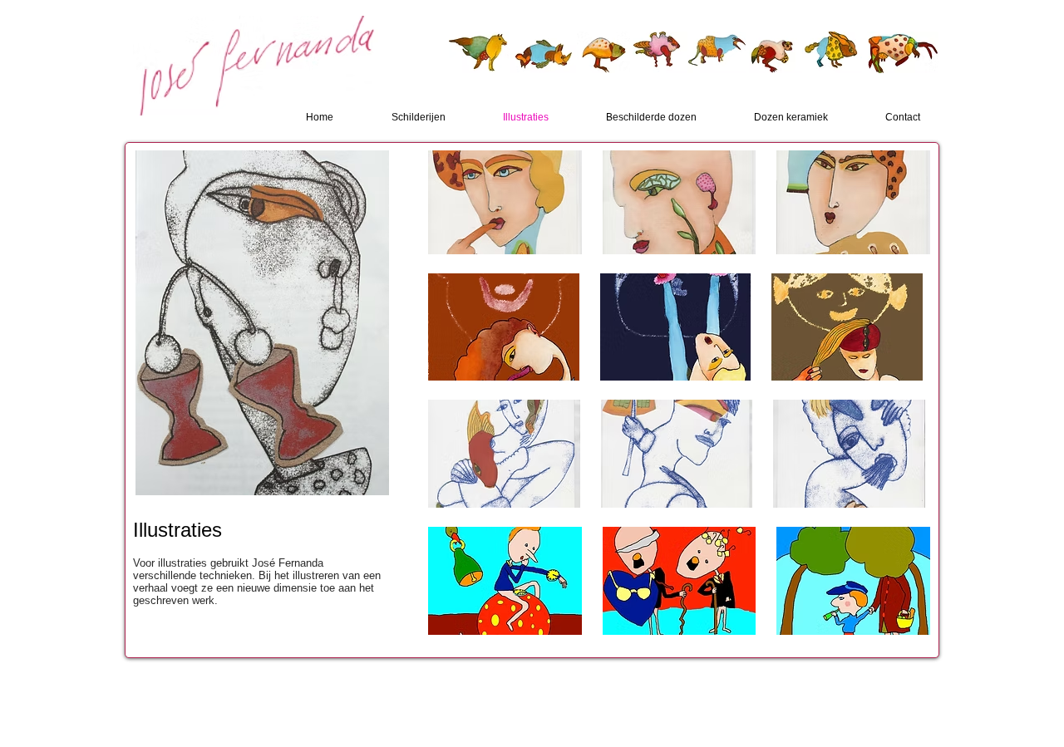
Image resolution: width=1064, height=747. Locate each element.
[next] (895, 217)
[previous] (463, 217)
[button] (505, 202)
